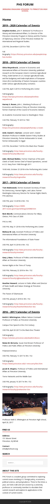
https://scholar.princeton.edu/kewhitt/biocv (21, 338)
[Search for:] (25, 463)
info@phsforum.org (10, 449)
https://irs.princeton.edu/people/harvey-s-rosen (22, 128)
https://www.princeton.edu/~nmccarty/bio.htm (22, 363)
